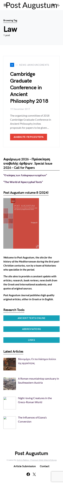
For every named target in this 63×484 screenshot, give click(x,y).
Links (31, 340)
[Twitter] (34, 474)
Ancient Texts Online (32, 318)
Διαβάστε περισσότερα (29, 137)
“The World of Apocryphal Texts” (23, 181)
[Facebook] (28, 474)
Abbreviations (31, 329)
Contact (44, 466)
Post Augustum (31, 5)
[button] (58, 5)
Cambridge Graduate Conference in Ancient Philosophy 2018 (29, 87)
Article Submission (25, 466)
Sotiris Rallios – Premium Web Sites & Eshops (37, 460)
